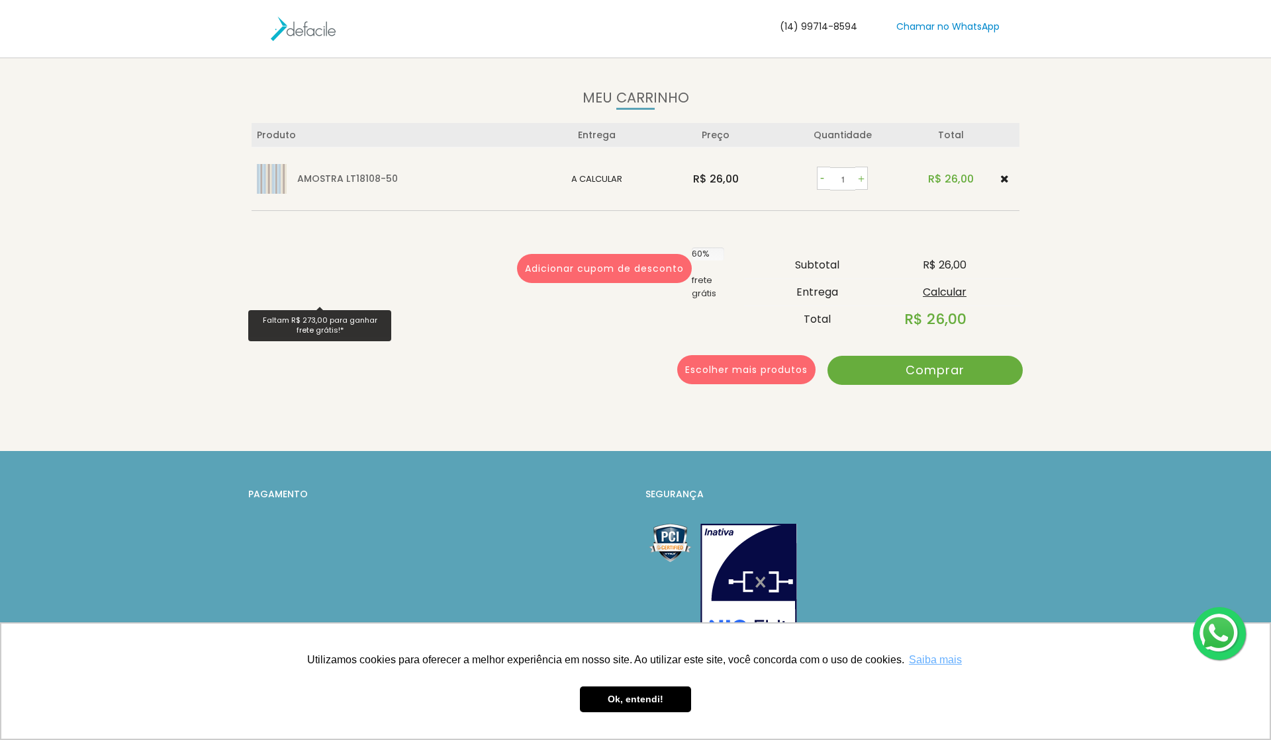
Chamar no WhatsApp (948, 26)
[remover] (1004, 179)
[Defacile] (303, 28)
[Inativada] (748, 588)
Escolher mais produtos (746, 369)
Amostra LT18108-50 (347, 178)
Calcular (944, 292)
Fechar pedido (925, 370)
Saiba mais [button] (935, 659)
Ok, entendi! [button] (635, 699)
